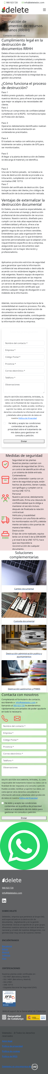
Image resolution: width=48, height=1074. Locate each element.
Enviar (24, 441)
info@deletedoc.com (34, 2)
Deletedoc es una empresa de (16, 1066)
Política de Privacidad (27, 418)
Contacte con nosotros (14, 35)
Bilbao (5, 949)
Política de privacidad (12, 1046)
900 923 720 (12, 2)
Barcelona (7, 946)
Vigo (4, 958)
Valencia (6, 955)
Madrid (5, 952)
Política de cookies (11, 1051)
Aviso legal (7, 1041)
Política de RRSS (9, 1056)
